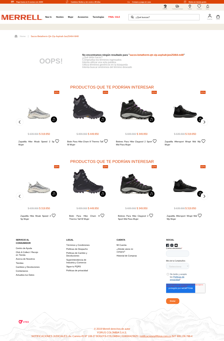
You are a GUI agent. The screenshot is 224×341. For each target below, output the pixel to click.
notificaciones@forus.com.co (155, 336)
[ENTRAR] (208, 17)
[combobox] (164, 17)
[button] (208, 7)
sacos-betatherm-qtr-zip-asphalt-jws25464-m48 (55, 36)
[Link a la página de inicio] (20, 36)
